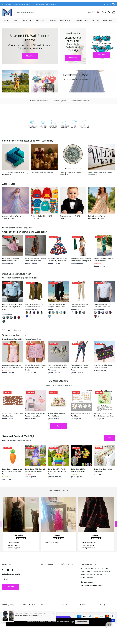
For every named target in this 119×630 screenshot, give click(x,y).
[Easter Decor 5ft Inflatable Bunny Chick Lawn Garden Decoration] (58, 455)
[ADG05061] (3, 317)
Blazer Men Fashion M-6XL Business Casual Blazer (34, 305)
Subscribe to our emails (11, 574)
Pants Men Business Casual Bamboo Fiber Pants (80, 305)
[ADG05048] (18, 317)
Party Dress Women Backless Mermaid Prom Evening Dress (81, 259)
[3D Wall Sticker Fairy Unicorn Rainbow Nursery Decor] (35, 400)
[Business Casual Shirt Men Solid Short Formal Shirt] (104, 291)
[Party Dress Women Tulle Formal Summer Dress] (12, 245)
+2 (98, 316)
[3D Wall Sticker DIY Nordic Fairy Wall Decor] (58, 400)
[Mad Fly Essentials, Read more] (104, 12)
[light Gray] (83, 312)
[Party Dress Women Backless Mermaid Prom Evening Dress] (81, 245)
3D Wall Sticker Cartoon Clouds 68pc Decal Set (12, 414)
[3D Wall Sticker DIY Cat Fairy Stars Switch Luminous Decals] (104, 400)
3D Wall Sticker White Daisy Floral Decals (80, 414)
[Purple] (34, 312)
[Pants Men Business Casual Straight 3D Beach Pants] (58, 291)
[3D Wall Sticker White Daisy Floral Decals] (81, 400)
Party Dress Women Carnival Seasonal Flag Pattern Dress (57, 259)
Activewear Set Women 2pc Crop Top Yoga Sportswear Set (12, 366)
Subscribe (11, 587)
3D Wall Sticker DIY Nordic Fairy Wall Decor (57, 414)
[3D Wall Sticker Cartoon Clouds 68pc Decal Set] (12, 400)
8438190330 (88, 582)
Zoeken (56, 12)
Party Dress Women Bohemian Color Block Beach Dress (35, 259)
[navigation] (116, 157)
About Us (64, 604)
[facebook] (12, 570)
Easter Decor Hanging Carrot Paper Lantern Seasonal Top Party (12, 471)
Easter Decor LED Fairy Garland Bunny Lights (79, 470)
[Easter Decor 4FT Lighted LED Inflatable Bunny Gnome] (35, 455)
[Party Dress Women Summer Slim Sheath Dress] (104, 245)
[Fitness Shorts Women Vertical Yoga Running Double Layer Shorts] (35, 351)
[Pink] (106, 312)
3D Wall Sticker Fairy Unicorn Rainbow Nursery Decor (35, 414)
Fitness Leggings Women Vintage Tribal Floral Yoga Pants (79, 367)
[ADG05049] (3, 321)
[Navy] (64, 312)
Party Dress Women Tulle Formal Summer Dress (10, 259)
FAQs (43, 604)
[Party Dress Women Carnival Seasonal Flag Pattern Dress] (58, 245)
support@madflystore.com (93, 585)
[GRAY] (57, 312)
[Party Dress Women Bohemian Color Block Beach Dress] (35, 245)
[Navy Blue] (80, 312)
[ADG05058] (7, 317)
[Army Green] (37, 312)
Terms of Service (28, 604)
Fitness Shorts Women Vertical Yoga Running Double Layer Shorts (35, 367)
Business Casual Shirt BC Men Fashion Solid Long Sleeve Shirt (12, 306)
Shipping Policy (8, 604)
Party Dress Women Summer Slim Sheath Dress (103, 259)
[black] (49, 312)
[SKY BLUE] (49, 316)
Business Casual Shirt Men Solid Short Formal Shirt (102, 305)
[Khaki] (26, 312)
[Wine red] (30, 312)
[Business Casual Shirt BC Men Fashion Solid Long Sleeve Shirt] (12, 291)
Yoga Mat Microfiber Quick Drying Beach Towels (103, 366)
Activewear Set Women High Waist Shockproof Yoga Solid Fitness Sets (57, 367)
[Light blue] (102, 312)
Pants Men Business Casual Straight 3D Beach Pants (57, 305)
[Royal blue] (26, 316)
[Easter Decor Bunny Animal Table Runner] (104, 455)
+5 (30, 316)
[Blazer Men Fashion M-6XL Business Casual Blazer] (35, 291)
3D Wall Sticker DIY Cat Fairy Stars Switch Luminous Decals (104, 414)
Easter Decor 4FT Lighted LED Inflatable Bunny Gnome (35, 470)
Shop (59, 426)
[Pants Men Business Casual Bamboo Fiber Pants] (81, 291)
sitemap (102, 604)
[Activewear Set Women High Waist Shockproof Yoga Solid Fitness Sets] (58, 351)
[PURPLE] (110, 312)
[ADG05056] (15, 317)
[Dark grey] (41, 312)
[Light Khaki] (53, 312)
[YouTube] (8, 570)
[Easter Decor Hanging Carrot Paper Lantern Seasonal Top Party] (12, 455)
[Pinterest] (3, 570)
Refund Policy (67, 564)
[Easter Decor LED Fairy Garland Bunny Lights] (81, 455)
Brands (82, 604)
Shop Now (30, 56)
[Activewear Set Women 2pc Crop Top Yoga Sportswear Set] (12, 351)
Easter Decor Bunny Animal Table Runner (103, 470)
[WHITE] (60, 312)
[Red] (95, 316)
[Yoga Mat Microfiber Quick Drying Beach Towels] (104, 351)
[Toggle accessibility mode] (113, 4)
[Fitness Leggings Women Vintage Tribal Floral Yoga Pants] (81, 351)
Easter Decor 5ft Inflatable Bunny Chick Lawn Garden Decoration (57, 471)
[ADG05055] (11, 317)
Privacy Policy (47, 564)
